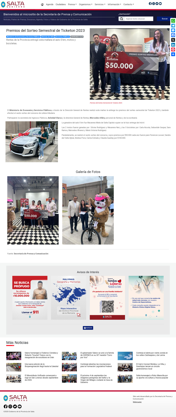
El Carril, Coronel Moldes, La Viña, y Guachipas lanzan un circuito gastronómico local (151, 366)
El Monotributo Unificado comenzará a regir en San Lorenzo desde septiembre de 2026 (41, 377)
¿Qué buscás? (124, 14)
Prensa (71, 4)
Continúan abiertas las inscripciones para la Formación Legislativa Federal (96, 365)
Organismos (85, 4)
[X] (173, 40)
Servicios (99, 4)
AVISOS (89, 328)
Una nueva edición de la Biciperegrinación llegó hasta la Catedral (41, 365)
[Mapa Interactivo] (68, 298)
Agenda (49, 4)
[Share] (173, 54)
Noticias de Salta (48, 37)
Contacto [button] (127, 4)
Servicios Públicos (62, 37)
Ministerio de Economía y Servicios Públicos (23, 37)
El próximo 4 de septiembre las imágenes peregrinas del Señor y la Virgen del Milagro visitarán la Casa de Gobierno (96, 379)
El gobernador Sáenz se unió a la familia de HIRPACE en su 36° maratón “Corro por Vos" (97, 355)
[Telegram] (173, 25)
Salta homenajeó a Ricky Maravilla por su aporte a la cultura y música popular (152, 376)
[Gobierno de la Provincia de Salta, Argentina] (12, 4)
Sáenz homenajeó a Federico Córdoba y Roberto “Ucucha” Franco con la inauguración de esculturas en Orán (41, 355)
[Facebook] (173, 35)
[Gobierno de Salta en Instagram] (153, 3)
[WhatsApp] (173, 20)
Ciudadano (61, 4)
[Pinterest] (173, 49)
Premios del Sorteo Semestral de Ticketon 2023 (45, 30)
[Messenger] (173, 30)
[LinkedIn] (173, 44)
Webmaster (137, 402)
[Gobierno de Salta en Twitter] (157, 3)
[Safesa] (146, 298)
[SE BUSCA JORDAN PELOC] (30, 298)
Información (113, 4)
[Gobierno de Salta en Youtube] (160, 3)
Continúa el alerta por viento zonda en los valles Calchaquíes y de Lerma (152, 354)
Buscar (165, 19)
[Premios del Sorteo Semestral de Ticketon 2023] (130, 64)
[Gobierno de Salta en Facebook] (150, 3)
